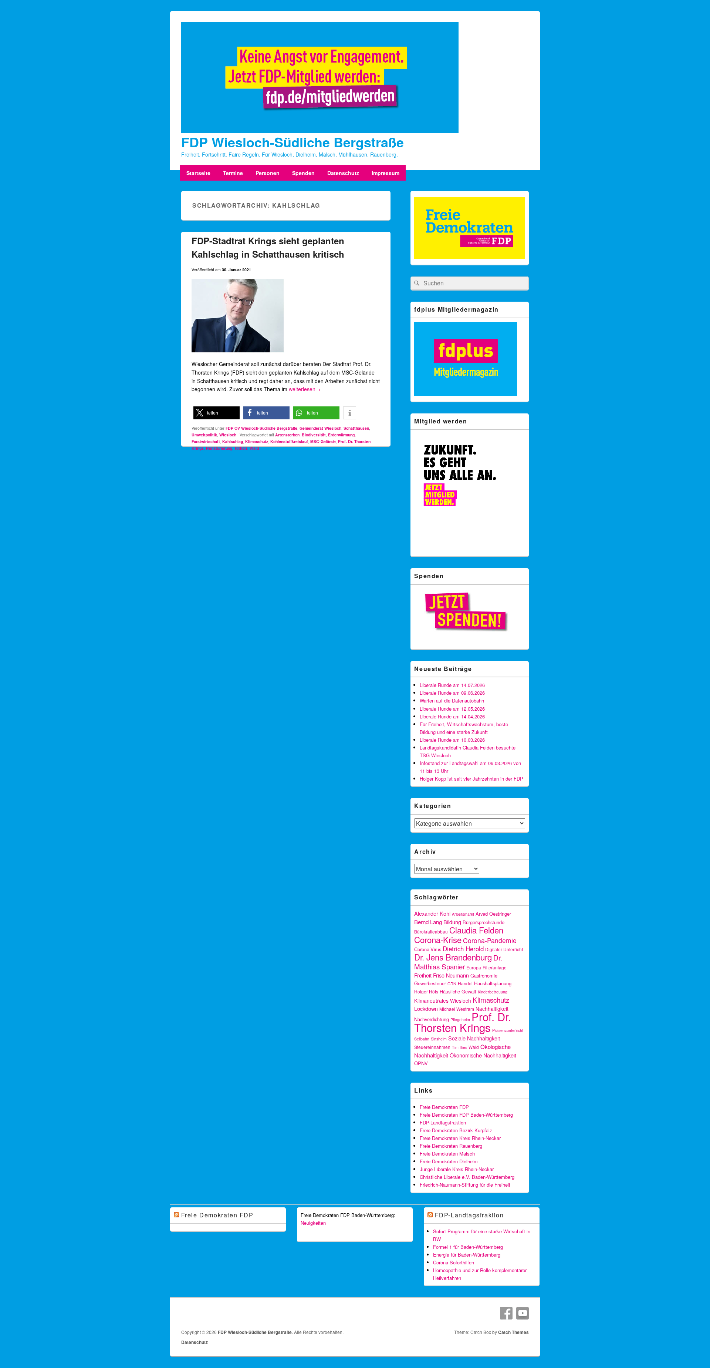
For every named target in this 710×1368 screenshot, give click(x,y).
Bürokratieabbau (431, 931)
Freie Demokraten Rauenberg (451, 1145)
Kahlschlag (232, 441)
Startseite (198, 173)
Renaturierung (219, 448)
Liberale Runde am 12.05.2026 (452, 708)
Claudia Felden (476, 930)
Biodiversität (314, 434)
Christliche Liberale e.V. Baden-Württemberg (467, 1176)
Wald (254, 448)
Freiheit (423, 975)
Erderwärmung (341, 434)
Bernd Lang (428, 922)
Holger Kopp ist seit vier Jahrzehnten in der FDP (471, 778)
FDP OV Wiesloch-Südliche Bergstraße (261, 428)
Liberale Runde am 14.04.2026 (452, 716)
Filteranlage (495, 967)
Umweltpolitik (204, 434)
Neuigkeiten (313, 1222)
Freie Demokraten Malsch (447, 1153)
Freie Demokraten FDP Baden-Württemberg (466, 1114)
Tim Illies (459, 1047)
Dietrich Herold (463, 948)
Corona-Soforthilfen (453, 1262)
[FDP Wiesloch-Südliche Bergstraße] (320, 131)
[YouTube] (522, 1313)
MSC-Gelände (323, 441)
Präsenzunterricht (507, 1030)
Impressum (385, 173)
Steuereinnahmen (432, 1047)
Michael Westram (456, 1009)
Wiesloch (227, 434)
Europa (473, 967)
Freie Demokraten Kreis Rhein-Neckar (460, 1137)
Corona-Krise (438, 939)
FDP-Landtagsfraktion (443, 1122)
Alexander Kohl (432, 913)
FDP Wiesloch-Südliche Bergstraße (292, 141)
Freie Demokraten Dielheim (449, 1161)
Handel (465, 983)
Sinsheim (439, 1039)
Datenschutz (343, 173)
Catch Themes (513, 1332)
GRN (451, 983)
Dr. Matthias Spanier (458, 961)
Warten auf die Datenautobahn (452, 700)
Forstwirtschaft (206, 441)
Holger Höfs (426, 991)
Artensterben (287, 434)
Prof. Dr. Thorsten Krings (462, 1022)
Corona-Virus (427, 949)
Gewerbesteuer (430, 983)
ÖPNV (421, 1063)
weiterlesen (305, 389)
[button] (216, 412)
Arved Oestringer (493, 913)
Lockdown (426, 1008)
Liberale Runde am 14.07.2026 (452, 684)
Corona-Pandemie (490, 940)
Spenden (303, 173)
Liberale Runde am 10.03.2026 (452, 739)
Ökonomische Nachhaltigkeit (483, 1055)
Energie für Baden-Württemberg (466, 1254)
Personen (268, 173)
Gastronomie (483, 975)
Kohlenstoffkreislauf (289, 441)
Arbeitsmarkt (463, 914)
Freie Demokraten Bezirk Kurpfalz (456, 1130)
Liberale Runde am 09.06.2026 (452, 692)
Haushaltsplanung (492, 983)
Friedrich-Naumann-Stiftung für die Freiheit (465, 1184)
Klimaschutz (256, 441)
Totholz (240, 448)
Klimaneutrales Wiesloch (442, 1000)
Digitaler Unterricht (504, 949)
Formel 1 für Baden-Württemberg (468, 1246)
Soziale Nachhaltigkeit (474, 1038)
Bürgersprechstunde (483, 922)
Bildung (452, 922)
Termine (233, 173)
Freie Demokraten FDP (444, 1106)
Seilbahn (421, 1039)
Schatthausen (356, 428)
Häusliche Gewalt (458, 991)
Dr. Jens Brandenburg (453, 957)
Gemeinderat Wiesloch (320, 428)
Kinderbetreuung (492, 992)
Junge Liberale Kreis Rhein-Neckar (457, 1169)
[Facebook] (506, 1313)
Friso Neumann (451, 975)
